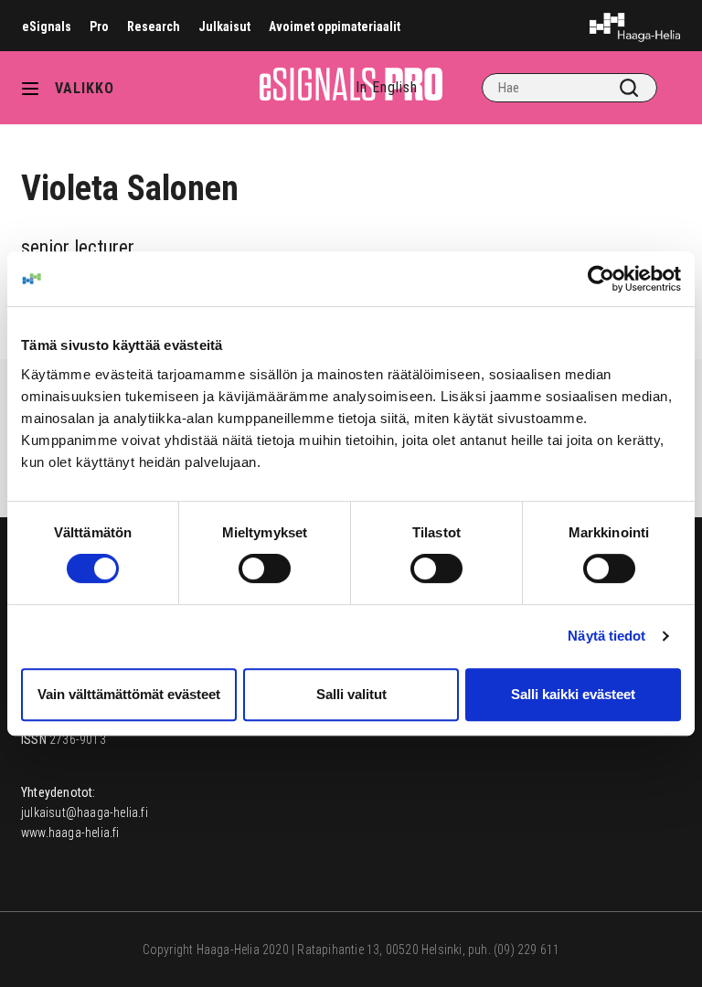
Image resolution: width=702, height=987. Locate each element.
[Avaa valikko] (36, 87)
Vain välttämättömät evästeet (128, 694)
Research (153, 26)
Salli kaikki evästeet (573, 694)
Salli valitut (351, 694)
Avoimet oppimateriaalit (334, 26)
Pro (99, 26)
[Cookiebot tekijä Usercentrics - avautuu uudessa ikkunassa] (601, 278)
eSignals (46, 26)
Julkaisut (224, 26)
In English (387, 87)
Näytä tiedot (606, 635)
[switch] (265, 568)
